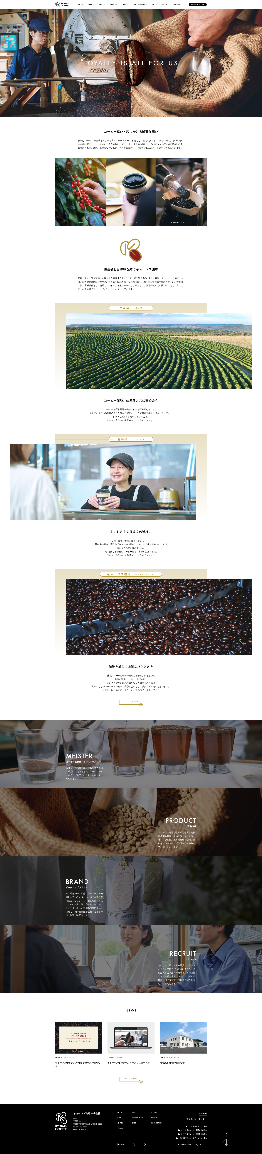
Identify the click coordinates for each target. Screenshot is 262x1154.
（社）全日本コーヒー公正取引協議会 (193, 1134)
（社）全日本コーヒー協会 (197, 1126)
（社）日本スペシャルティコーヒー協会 (193, 1138)
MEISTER (102, 4)
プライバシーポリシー (196, 1119)
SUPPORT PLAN (140, 4)
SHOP (154, 4)
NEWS (91, 4)
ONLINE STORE (156, 1123)
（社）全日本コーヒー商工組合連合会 (193, 1130)
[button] (77, 113)
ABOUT (81, 4)
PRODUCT (114, 4)
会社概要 (203, 1113)
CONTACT (177, 4)
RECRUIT (164, 4)
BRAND (126, 4)
